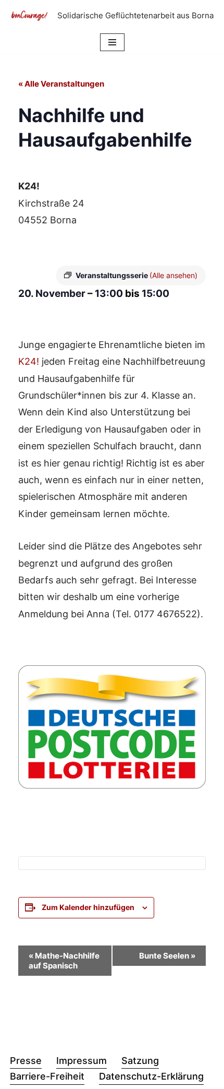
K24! (28, 361)
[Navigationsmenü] (112, 42)
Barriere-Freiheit (47, 1076)
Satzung (140, 1060)
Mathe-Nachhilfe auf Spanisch (64, 961)
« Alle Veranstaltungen (61, 84)
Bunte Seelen (167, 956)
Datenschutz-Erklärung (151, 1076)
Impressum (81, 1060)
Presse (26, 1060)
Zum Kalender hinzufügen (88, 907)
